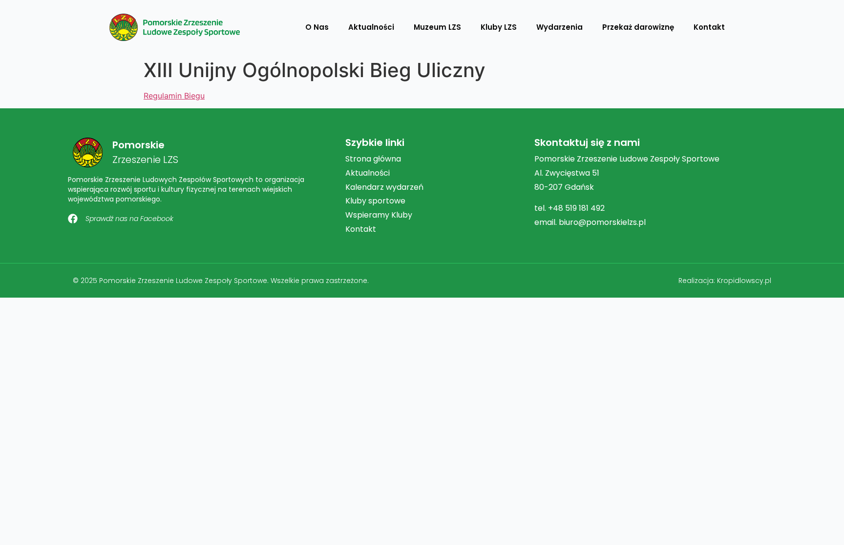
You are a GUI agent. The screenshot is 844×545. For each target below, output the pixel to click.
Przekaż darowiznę (638, 27)
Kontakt (709, 27)
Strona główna (373, 158)
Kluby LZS (499, 27)
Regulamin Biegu (174, 96)
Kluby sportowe (375, 200)
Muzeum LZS (437, 27)
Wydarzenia (559, 27)
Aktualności (371, 27)
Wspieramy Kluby (378, 215)
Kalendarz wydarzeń (384, 187)
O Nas (317, 27)
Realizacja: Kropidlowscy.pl (724, 280)
